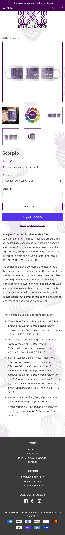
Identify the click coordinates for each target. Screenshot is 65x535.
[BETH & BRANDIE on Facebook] (26, 501)
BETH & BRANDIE (33, 512)
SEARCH (32, 462)
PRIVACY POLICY (32, 481)
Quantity (7, 188)
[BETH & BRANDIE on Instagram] (39, 501)
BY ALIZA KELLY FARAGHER (20, 260)
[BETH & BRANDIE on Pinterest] (32, 501)
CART (59, 8)
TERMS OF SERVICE (32, 485)
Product (7, 175)
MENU (9, 8)
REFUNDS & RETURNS (32, 477)
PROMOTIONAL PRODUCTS (32, 457)
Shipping (7, 167)
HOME (5, 38)
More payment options (32, 225)
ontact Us (35, 411)
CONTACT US (33, 449)
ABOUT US (32, 453)
